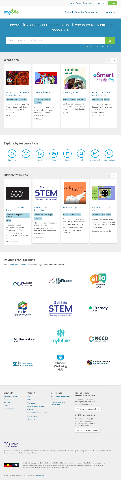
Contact (30, 409)
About (29, 396)
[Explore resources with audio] (40, 153)
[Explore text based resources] (81, 153)
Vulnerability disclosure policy (37, 413)
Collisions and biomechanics (40, 208)
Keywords (88, 46)
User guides (31, 403)
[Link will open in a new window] (23, 286)
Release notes (40, 475)
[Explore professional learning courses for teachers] (67, 153)
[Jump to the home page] (11, 12)
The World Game (42, 92)
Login (112, 3)
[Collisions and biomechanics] (46, 193)
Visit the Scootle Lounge (88, 430)
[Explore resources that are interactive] (12, 153)
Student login (87, 3)
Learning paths (108, 12)
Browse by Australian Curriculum (80, 12)
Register (78, 3)
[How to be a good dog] (75, 193)
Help (71, 3)
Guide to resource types (35, 406)
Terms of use (31, 419)
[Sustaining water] (75, 78)
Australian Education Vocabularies (58, 403)
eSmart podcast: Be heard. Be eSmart (101, 93)
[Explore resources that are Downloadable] (109, 153)
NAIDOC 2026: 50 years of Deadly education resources (17, 95)
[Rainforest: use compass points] (104, 193)
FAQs (29, 400)
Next (114, 60)
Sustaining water (70, 92)
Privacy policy (32, 416)
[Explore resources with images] (26, 153)
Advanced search (108, 46)
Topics (96, 46)
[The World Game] (46, 78)
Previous (108, 60)
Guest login (100, 3)
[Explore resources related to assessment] (95, 153)
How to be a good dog (73, 207)
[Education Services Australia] (11, 447)
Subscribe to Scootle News (89, 409)
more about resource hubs (20, 264)
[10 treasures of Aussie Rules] (18, 193)
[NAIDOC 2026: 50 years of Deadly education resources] (18, 78)
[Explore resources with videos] (53, 153)
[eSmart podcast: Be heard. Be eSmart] (104, 78)
